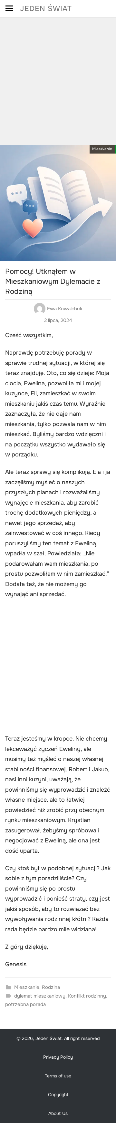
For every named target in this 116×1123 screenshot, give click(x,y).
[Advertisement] (58, 79)
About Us (58, 1113)
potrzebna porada (25, 1004)
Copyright (58, 1094)
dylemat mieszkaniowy (39, 996)
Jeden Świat (46, 8)
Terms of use (58, 1076)
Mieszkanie (102, 149)
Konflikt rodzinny (87, 996)
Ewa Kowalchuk (64, 308)
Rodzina (51, 987)
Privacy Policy (58, 1057)
